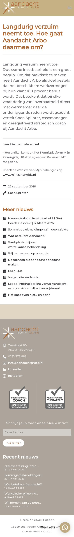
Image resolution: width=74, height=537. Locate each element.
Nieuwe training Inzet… (21, 466)
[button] (69, 7)
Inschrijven (13, 442)
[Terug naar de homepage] (21, 7)
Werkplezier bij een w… (21, 493)
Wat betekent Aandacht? (23, 484)
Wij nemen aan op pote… (22, 502)
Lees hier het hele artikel (21, 144)
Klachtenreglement (37, 531)
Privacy (57, 527)
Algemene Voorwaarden (29, 527)
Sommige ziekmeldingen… (23, 475)
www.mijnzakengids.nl (19, 174)
